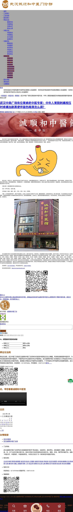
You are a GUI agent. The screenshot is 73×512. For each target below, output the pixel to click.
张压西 (23, 461)
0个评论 (34, 112)
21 (8, 424)
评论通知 (4, 333)
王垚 (68, 461)
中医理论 (10, 34)
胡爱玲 (55, 461)
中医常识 (10, 32)
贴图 (4, 335)
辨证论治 (6, 20)
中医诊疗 (10, 26)
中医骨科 (10, 73)
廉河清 (11, 463)
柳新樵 (64, 461)
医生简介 (6, 17)
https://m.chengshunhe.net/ (18, 268)
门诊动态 (6, 15)
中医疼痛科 (10, 66)
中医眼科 (10, 75)
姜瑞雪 (18, 461)
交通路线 (6, 84)
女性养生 (10, 52)
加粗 (7, 335)
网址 (5, 348)
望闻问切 (10, 22)
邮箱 (5, 345)
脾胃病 (17, 95)
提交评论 (3, 331)
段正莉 (31, 463)
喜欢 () (2, 295)
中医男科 (10, 64)
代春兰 (15, 463)
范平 (50, 463)
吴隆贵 (20, 463)
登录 (1, 87)
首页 (5, 11)
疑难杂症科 (10, 71)
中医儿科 (10, 62)
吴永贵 (59, 463)
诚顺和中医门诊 (10, 112)
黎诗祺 (54, 463)
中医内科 (10, 58)
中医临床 (4, 95)
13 (6, 422)
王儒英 (32, 461)
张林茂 (37, 461)
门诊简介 (6, 13)
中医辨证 (10, 24)
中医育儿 (10, 49)
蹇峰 (47, 463)
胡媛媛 (68, 463)
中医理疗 (10, 45)
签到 (22, 335)
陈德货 (35, 463)
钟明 (9, 461)
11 (2, 422)
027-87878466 (11, 265)
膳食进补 (10, 43)
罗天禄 (64, 463)
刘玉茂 (50, 461)
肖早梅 (60, 461)
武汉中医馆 (7, 439)
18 (2, 424)
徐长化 (27, 461)
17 (1, 424)
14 (8, 422)
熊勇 (23, 463)
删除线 (12, 335)
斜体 (18, 335)
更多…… (49, 363)
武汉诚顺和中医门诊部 (11, 441)
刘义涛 (40, 463)
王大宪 (6, 461)
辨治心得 (10, 28)
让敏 (44, 463)
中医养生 (6, 41)
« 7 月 (2, 430)
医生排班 (6, 79)
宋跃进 (41, 461)
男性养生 (10, 54)
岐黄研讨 (10, 39)
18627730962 (27, 265)
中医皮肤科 (10, 69)
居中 (15, 335)
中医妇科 (10, 60)
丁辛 (27, 463)
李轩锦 (13, 461)
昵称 (5, 343)
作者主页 (3, 313)
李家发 (46, 461)
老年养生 (10, 47)
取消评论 (3, 324)
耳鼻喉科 (10, 77)
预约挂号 (6, 81)
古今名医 (10, 37)
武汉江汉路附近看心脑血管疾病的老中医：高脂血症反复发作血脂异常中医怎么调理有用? (28, 297)
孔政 (6, 463)
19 (4, 424)
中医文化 (6, 30)
